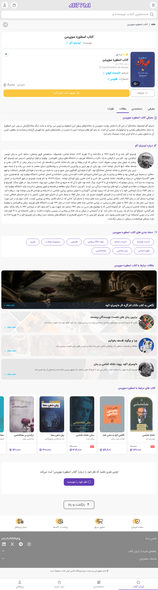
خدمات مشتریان (148, 559)
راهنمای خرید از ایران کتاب (142, 552)
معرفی (151, 109)
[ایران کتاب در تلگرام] (20, 545)
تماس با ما (151, 539)
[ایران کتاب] (80, 5)
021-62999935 (10, 539)
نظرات (110, 109)
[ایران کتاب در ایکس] (12, 545)
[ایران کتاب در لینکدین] (3, 545)
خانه (153, 24)
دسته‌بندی (137, 109)
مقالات (122, 109)
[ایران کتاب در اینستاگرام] (29, 545)
